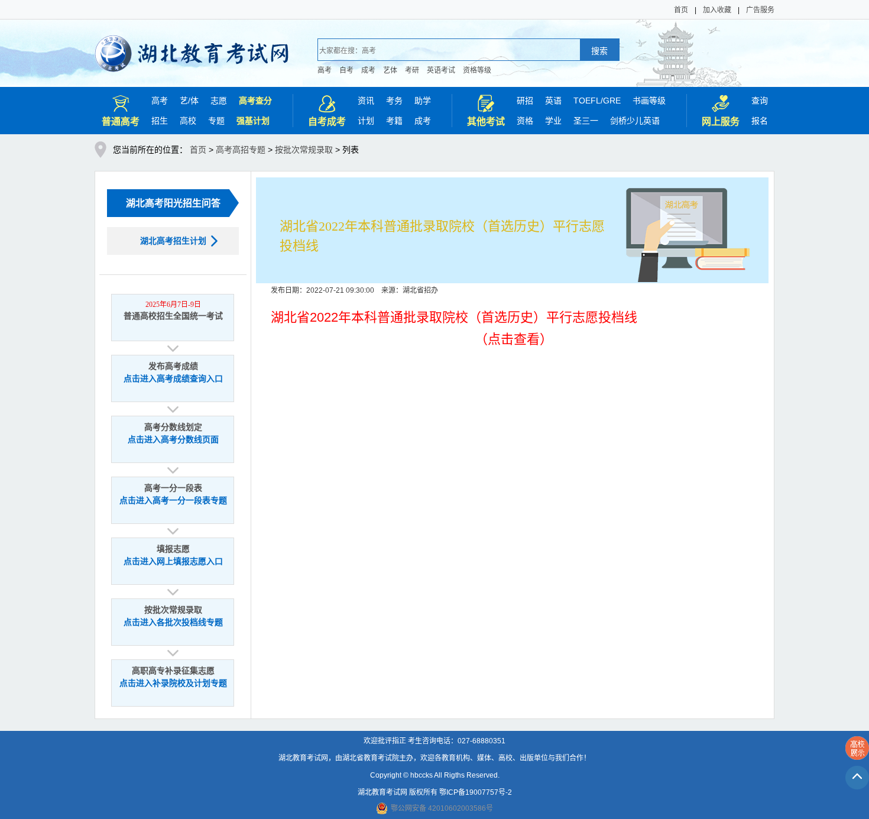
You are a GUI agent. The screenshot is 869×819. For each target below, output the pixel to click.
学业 (553, 120)
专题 (216, 120)
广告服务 (760, 10)
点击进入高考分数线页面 (173, 439)
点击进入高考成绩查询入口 (173, 378)
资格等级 (477, 70)
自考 (346, 70)
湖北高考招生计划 (173, 240)
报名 (759, 120)
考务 (394, 100)
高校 (188, 120)
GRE (612, 100)
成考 (368, 70)
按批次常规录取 (304, 149)
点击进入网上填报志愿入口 (173, 561)
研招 (525, 100)
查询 (759, 100)
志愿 (218, 100)
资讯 (366, 100)
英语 (553, 100)
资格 (525, 120)
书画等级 (649, 100)
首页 (681, 10)
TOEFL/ (588, 100)
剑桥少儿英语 (635, 120)
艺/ (185, 100)
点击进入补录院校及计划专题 (173, 683)
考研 (412, 70)
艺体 (390, 70)
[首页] (192, 45)
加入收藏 (717, 10)
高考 (324, 70)
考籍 (394, 120)
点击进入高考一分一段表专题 (173, 500)
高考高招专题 (240, 149)
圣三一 (585, 120)
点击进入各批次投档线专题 (173, 622)
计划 (366, 120)
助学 (422, 100)
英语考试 (441, 70)
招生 (159, 120)
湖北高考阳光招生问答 (173, 203)
